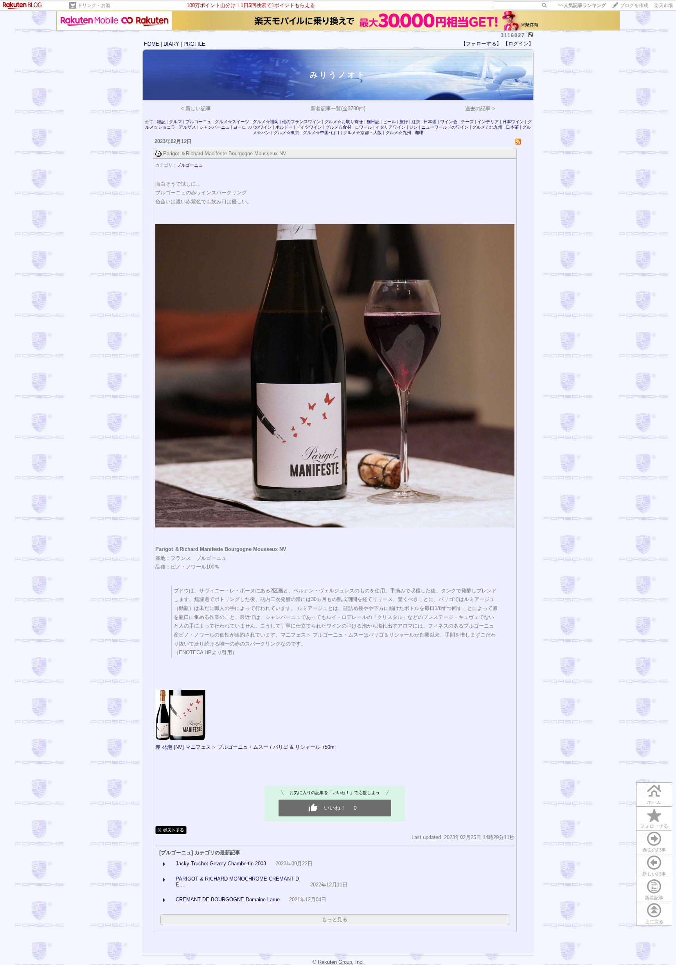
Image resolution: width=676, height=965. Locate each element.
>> (582, 5)
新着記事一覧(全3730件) (338, 108)
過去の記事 (654, 850)
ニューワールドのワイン (445, 127)
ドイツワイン (309, 127)
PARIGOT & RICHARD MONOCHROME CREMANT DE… (237, 882)
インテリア (488, 121)
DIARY (171, 44)
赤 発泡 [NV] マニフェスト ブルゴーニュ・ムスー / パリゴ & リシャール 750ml (245, 747)
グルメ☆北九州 (487, 127)
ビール (389, 121)
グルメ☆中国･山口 (321, 132)
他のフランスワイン (301, 121)
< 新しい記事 (196, 108)
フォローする (654, 826)
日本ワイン (513, 121)
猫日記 (373, 121)
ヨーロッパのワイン (252, 127)
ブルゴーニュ (198, 121)
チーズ (467, 121)
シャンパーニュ (215, 127)
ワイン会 (448, 121)
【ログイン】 (518, 44)
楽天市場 (663, 5)
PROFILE (194, 44)
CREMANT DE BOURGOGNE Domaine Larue (228, 899)
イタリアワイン (391, 127)
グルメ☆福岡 (266, 121)
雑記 (161, 121)
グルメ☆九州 (398, 132)
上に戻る (654, 921)
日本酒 (430, 121)
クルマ (175, 121)
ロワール (363, 127)
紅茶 (416, 121)
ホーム (654, 802)
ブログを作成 (634, 5)
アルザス (187, 127)
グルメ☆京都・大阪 (362, 132)
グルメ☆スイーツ (232, 121)
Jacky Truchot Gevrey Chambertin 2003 (221, 863)
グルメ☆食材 (338, 127)
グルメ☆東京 (286, 132)
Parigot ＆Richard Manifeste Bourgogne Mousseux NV (224, 153)
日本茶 (512, 127)
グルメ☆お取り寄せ (343, 121)
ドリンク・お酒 (93, 5)
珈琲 (419, 132)
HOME (151, 44)
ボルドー (284, 127)
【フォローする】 (481, 44)
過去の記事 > (480, 108)
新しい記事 (654, 874)
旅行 (403, 121)
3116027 (513, 35)
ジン (413, 127)
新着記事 (654, 897)
